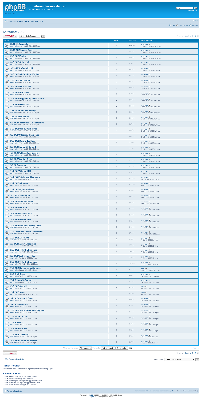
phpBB (91, 395)
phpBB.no (93, 396)
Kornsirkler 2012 (37, 21)
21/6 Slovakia (16, 322)
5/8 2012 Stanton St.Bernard (23, 147)
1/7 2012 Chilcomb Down (21, 298)
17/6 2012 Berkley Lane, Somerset (25, 268)
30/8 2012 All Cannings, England (25, 74)
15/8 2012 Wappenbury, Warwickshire (27, 98)
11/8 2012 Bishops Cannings (23, 111)
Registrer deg (183, 25)
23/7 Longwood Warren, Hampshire (26, 232)
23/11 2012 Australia (19, 44)
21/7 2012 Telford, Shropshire (23, 250)
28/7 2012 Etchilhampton (21, 201)
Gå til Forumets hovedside (14, 359)
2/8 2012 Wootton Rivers (21, 159)
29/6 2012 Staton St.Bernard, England (27, 310)
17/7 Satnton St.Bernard (21, 280)
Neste (195, 348)
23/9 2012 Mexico (18, 56)
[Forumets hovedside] (16, 7)
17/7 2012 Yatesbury (19, 335)
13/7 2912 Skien (17, 292)
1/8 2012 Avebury (18, 165)
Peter (143, 268)
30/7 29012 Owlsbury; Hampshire (25, 177)
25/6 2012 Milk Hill (18, 329)
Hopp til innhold (9, 14)
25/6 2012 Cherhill (18, 286)
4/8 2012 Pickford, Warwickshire (24, 153)
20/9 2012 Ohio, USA (19, 62)
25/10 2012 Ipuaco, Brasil (21, 50)
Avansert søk (193, 10)
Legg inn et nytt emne (8, 36)
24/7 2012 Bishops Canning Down (25, 226)
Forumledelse (140, 391)
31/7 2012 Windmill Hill (20, 171)
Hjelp (173, 25)
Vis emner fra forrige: (71, 348)
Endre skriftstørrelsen (195, 20)
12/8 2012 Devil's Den (20, 105)
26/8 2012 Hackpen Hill (20, 86)
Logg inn (195, 25)
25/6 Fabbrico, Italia (19, 316)
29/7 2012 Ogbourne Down (22, 189)
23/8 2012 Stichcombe (20, 80)
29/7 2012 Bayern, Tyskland (22, 141)
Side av (189, 36)
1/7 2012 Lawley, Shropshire (23, 244)
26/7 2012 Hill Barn (18, 207)
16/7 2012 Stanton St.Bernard (23, 341)
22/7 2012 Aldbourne (19, 238)
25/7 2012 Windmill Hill (20, 220)
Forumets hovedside (15, 21)
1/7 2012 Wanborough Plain (22, 256)
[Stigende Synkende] (124, 348)
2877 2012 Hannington (20, 195)
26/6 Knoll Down (17, 274)
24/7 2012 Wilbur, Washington (23, 129)
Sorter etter (96, 348)
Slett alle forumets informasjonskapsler (160, 391)
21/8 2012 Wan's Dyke (20, 92)
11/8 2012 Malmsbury (19, 117)
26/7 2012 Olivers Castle (21, 213)
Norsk (27, 21)
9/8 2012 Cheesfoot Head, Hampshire (27, 123)
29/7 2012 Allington (19, 183)
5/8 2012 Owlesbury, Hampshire (24, 135)
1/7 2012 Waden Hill (19, 304)
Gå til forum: (158, 359)
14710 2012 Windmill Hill (21, 68)
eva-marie (14, 46)
